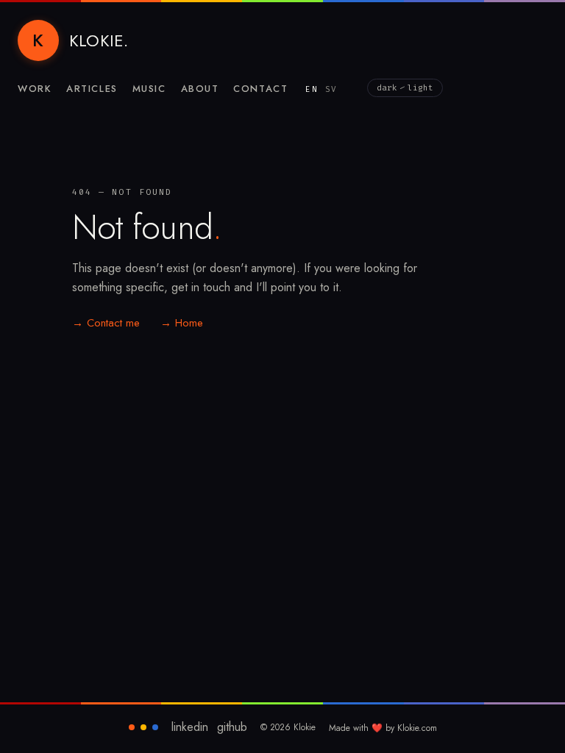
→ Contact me (106, 323)
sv (331, 89)
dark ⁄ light (405, 87)
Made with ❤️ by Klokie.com (383, 728)
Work (34, 89)
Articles (91, 89)
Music (149, 89)
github (232, 727)
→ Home (181, 323)
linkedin (189, 727)
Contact (260, 89)
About (200, 89)
